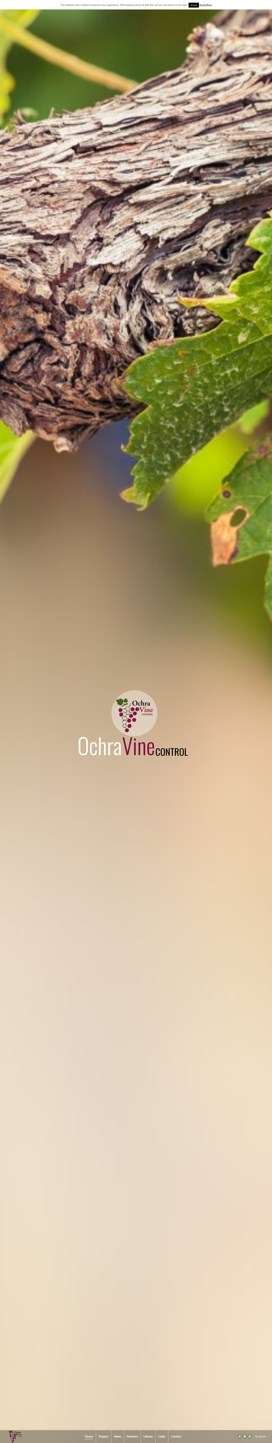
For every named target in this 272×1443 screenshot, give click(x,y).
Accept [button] (193, 5)
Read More (206, 5)
